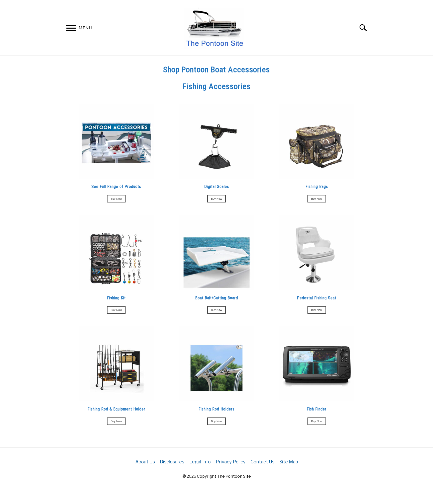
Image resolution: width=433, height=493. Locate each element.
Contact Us (262, 461)
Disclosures (172, 461)
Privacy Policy (231, 461)
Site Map (288, 461)
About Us (145, 461)
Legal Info (200, 461)
